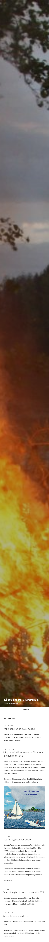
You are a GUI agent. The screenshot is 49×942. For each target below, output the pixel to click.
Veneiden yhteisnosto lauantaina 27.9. (24, 892)
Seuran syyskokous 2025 (17, 839)
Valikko (26, 710)
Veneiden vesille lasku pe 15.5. (19, 728)
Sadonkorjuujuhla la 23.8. (17, 916)
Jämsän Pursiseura (21, 700)
